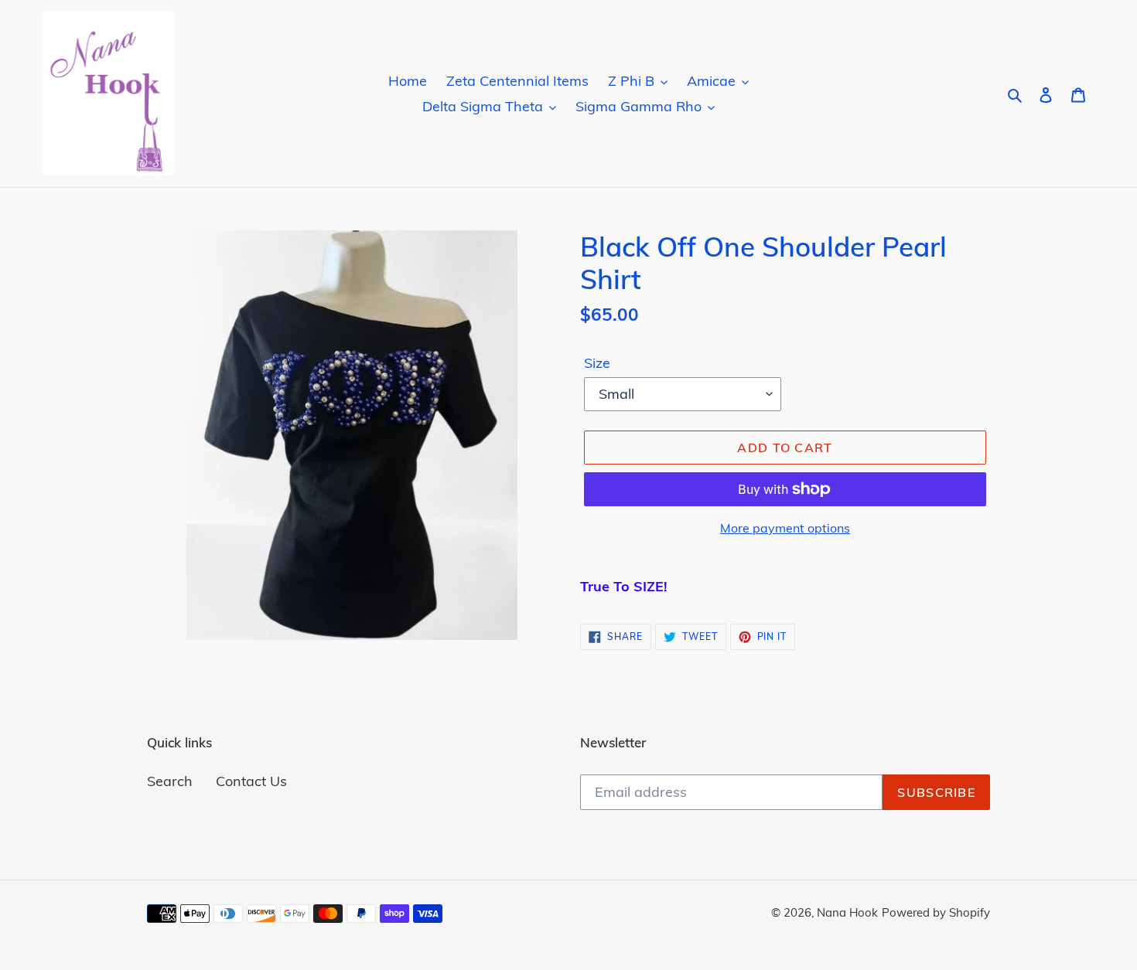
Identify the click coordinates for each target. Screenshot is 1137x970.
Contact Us (251, 781)
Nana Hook (847, 912)
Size (597, 363)
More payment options (785, 528)
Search (170, 781)
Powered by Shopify (936, 912)
